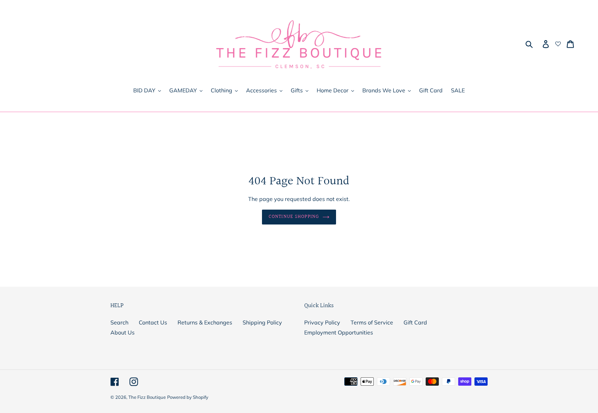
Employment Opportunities (338, 332)
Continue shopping (294, 217)
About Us (122, 332)
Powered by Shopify (187, 397)
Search (119, 322)
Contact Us (153, 322)
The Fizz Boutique (147, 397)
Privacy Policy (322, 322)
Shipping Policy (262, 322)
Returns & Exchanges (205, 322)
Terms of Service (372, 322)
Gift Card (415, 322)
